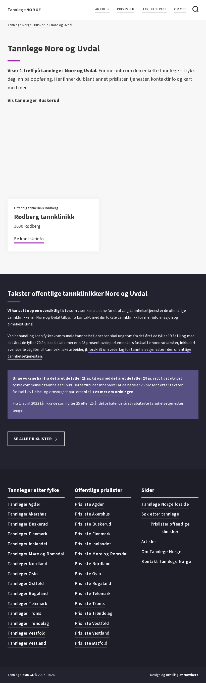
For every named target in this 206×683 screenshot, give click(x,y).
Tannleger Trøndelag (28, 623)
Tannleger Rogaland (28, 593)
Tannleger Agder (24, 504)
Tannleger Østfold (26, 583)
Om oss (180, 9)
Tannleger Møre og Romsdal (36, 554)
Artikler (102, 9)
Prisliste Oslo (88, 574)
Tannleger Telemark (27, 604)
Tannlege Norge (20, 25)
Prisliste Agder (89, 504)
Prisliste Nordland (93, 564)
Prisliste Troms (90, 604)
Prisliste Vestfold (92, 623)
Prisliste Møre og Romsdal (101, 554)
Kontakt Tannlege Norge (166, 561)
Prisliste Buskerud (93, 524)
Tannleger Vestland (27, 643)
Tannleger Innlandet (28, 544)
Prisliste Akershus (92, 514)
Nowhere (191, 674)
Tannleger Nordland (27, 564)
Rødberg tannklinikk (44, 216)
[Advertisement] (103, 144)
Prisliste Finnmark (93, 534)
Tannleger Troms (24, 613)
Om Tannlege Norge (161, 552)
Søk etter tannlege (160, 514)
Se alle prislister (33, 439)
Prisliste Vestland (92, 633)
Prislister (125, 9)
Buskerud (41, 25)
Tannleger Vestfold (26, 633)
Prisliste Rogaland (93, 583)
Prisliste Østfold (91, 643)
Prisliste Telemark (93, 593)
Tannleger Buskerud (28, 524)
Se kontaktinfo (29, 239)
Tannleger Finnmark (27, 534)
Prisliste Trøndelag (94, 613)
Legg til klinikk (154, 9)
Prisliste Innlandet (93, 544)
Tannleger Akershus (27, 514)
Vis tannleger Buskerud (33, 100)
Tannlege (24, 10)
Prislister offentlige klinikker (170, 528)
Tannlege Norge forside (165, 504)
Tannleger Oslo (23, 574)
